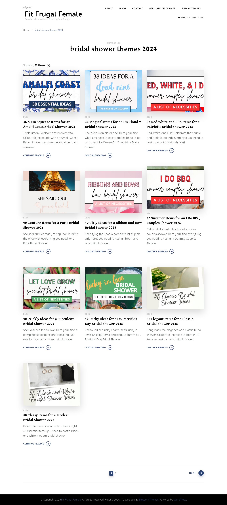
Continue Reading (33, 155)
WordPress (180, 499)
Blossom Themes (148, 499)
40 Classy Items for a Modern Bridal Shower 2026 (46, 417)
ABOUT (109, 8)
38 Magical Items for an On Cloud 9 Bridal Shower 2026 (113, 124)
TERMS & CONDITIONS (191, 17)
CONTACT (137, 8)
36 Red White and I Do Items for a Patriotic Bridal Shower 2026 (173, 124)
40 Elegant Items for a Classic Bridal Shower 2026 (170, 321)
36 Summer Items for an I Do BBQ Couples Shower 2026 (173, 220)
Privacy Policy (191, 8)
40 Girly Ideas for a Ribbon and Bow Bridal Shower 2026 (113, 225)
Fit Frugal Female (53, 14)
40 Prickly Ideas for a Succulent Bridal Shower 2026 (48, 321)
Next (192, 472)
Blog (26, 117)
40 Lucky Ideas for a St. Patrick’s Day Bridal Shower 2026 (111, 321)
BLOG (122, 8)
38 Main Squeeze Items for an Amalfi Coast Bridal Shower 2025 (49, 124)
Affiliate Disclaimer (162, 8)
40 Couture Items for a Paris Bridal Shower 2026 (51, 225)
